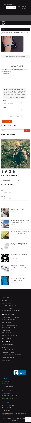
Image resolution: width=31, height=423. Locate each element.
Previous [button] (3, 153)
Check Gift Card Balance (11, 311)
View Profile (6, 303)
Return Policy (7, 322)
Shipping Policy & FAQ (9, 325)
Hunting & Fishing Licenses (11, 355)
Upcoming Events (8, 344)
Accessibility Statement (10, 317)
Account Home (7, 300)
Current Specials (8, 349)
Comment (6, 73)
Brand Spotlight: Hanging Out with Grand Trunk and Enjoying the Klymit (20, 278)
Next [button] (28, 153)
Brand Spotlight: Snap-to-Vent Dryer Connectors (19, 243)
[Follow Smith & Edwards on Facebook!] (2, 171)
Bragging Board (8, 352)
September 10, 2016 (7, 32)
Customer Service (8, 320)
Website (5, 114)
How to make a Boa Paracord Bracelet (14, 56)
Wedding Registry (8, 327)
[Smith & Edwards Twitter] (6, 171)
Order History (7, 308)
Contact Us (6, 360)
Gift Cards (6, 330)
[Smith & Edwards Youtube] (13, 171)
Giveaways (5, 347)
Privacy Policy (7, 333)
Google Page (12, 413)
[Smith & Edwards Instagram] (10, 171)
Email (5, 107)
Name (5, 100)
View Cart (5, 297)
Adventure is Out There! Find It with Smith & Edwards (20, 232)
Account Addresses (9, 305)
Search (27, 130)
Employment (6, 338)
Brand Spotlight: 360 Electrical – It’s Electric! (18, 266)
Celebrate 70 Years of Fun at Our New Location (19, 221)
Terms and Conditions (10, 335)
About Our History (8, 357)
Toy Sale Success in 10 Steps (19, 209)
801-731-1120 (5, 381)
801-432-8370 (6, 393)
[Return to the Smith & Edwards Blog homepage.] (2, 22)
